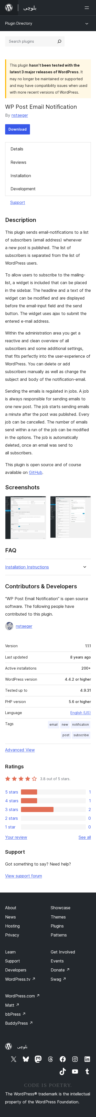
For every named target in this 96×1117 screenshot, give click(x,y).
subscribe (81, 735)
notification (80, 724)
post (65, 735)
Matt (12, 1005)
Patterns (59, 935)
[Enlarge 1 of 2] (39, 503)
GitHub (35, 472)
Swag (58, 979)
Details (16, 148)
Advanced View (20, 749)
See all (85, 837)
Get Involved (63, 951)
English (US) (80, 712)
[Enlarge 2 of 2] (84, 503)
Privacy (12, 935)
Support (17, 202)
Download (17, 129)
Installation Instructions (27, 567)
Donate (60, 969)
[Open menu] (88, 7)
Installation (20, 175)
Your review (16, 837)
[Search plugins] (59, 41)
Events (57, 960)
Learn (10, 951)
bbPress (15, 1014)
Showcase (60, 907)
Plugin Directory (18, 23)
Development (23, 188)
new (65, 724)
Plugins (57, 926)
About (10, 907)
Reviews (18, 162)
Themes (58, 917)
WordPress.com (22, 995)
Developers (15, 969)
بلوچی (22, 1046)
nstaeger (20, 115)
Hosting (12, 926)
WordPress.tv (20, 979)
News (10, 917)
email (53, 724)
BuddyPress (19, 1023)
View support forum (23, 875)
